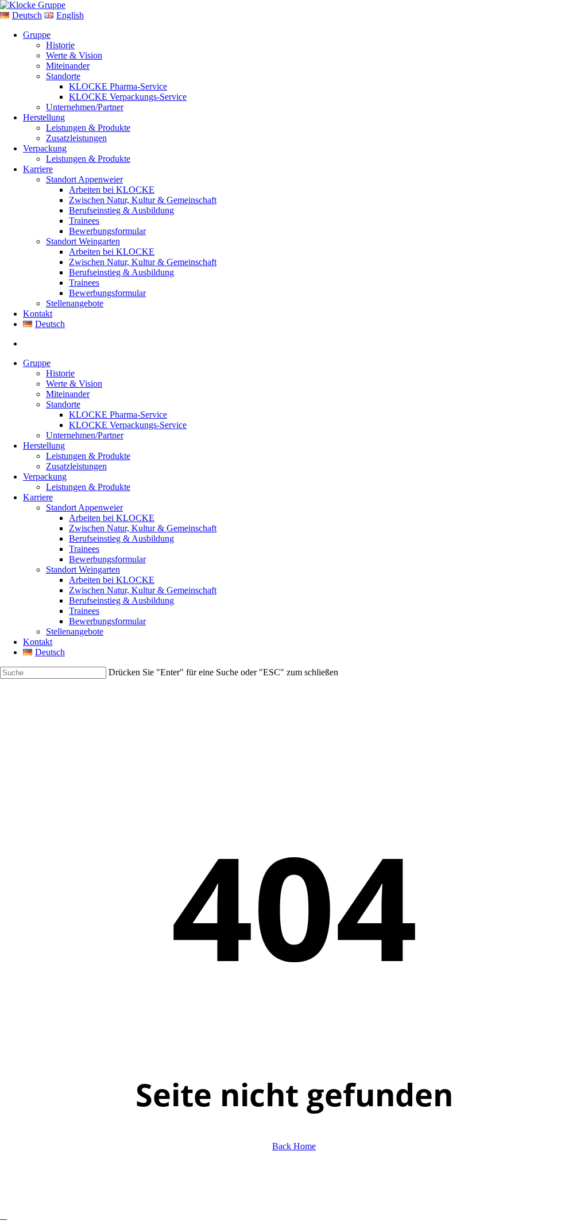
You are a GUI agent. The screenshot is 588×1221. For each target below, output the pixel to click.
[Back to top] (3, 1215)
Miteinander (68, 394)
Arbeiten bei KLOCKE (111, 518)
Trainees (84, 549)
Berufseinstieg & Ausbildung (121, 538)
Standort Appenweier (84, 507)
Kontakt (37, 642)
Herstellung (44, 445)
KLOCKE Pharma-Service (118, 414)
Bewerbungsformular (107, 559)
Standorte (63, 404)
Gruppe (37, 363)
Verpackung (45, 476)
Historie (60, 373)
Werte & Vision (74, 383)
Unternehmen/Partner (84, 435)
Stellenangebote (74, 631)
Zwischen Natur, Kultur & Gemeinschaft (142, 528)
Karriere (38, 497)
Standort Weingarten (83, 569)
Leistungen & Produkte (88, 456)
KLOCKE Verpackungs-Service (128, 425)
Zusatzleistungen (76, 466)
